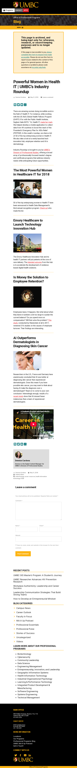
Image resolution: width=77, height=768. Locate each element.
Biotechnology (24, 654)
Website (17, 535)
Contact (19, 10)
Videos (19, 641)
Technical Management (28, 697)
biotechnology (19, 476)
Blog (17, 21)
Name (17, 525)
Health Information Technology (32, 676)
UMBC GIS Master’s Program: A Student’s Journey (37, 575)
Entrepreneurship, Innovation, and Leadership (38, 669)
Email (42, 525)
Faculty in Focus (24, 616)
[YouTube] (25, 755)
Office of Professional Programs (26, 17)
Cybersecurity (23, 657)
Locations (17, 736)
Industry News (19, 474)
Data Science (23, 663)
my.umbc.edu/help (39, 67)
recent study (18, 396)
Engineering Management (29, 666)
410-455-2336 (17, 717)
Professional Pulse (25, 629)
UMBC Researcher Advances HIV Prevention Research (35, 580)
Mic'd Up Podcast (24, 620)
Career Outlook (23, 612)
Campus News (23, 608)
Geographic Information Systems (32, 672)
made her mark (46, 122)
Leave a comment (48, 97)
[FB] (20, 755)
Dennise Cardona (20, 97)
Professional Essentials (27, 625)
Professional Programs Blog (24, 741)
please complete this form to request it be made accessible (36, 54)
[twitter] (15, 755)
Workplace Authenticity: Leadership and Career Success (36, 587)
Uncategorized (23, 637)
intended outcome (35, 262)
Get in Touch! (18, 746)
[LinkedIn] (29, 755)
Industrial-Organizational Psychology (34, 679)
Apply (26, 10)
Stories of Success (25, 633)
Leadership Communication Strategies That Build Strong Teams (37, 593)
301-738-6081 (17, 728)
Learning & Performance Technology (34, 682)
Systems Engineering (27, 694)
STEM (22, 478)
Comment (18, 500)
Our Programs (18, 739)
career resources (30, 476)
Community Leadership (28, 660)
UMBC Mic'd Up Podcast (22, 744)
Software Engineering (27, 691)
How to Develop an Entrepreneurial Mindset (34, 599)
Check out (44, 208)
